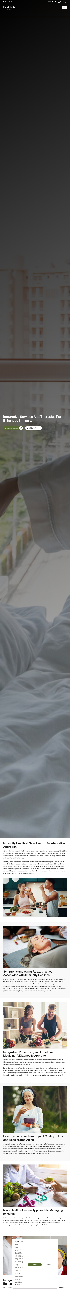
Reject (49, 1264)
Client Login (63, 2)
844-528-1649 (9, 2)
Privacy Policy (18, 1285)
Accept (35, 1264)
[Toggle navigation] (64, 7)
